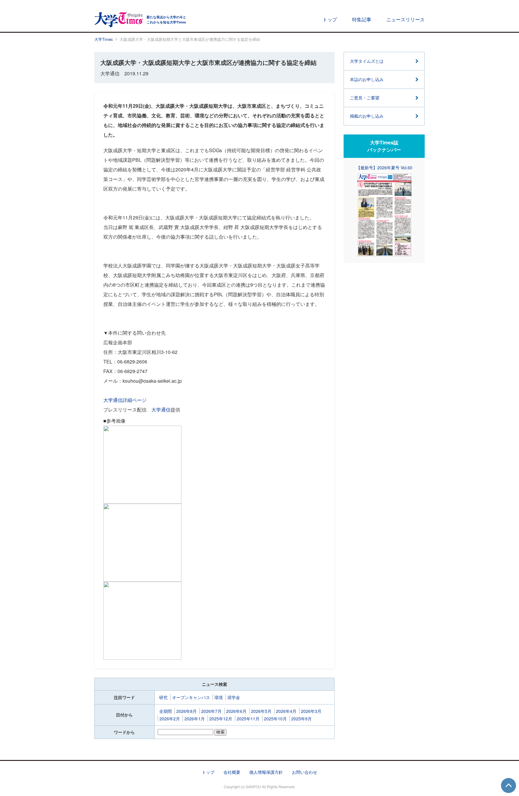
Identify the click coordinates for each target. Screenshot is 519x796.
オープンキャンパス (191, 697)
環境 (218, 697)
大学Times (103, 39)
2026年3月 (311, 711)
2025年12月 (220, 719)
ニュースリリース (405, 19)
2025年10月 (275, 719)
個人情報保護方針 (266, 772)
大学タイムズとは (367, 61)
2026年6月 (236, 711)
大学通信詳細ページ (125, 399)
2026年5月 (261, 711)
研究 (163, 697)
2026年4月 (286, 711)
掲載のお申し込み (367, 116)
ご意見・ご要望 (364, 98)
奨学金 (233, 697)
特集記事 (361, 19)
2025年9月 (301, 719)
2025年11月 (248, 719)
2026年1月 (194, 719)
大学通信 (161, 409)
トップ (330, 19)
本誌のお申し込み (367, 79)
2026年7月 (211, 711)
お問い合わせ (304, 772)
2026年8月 (186, 711)
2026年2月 (169, 719)
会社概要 (231, 772)
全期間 (165, 711)
